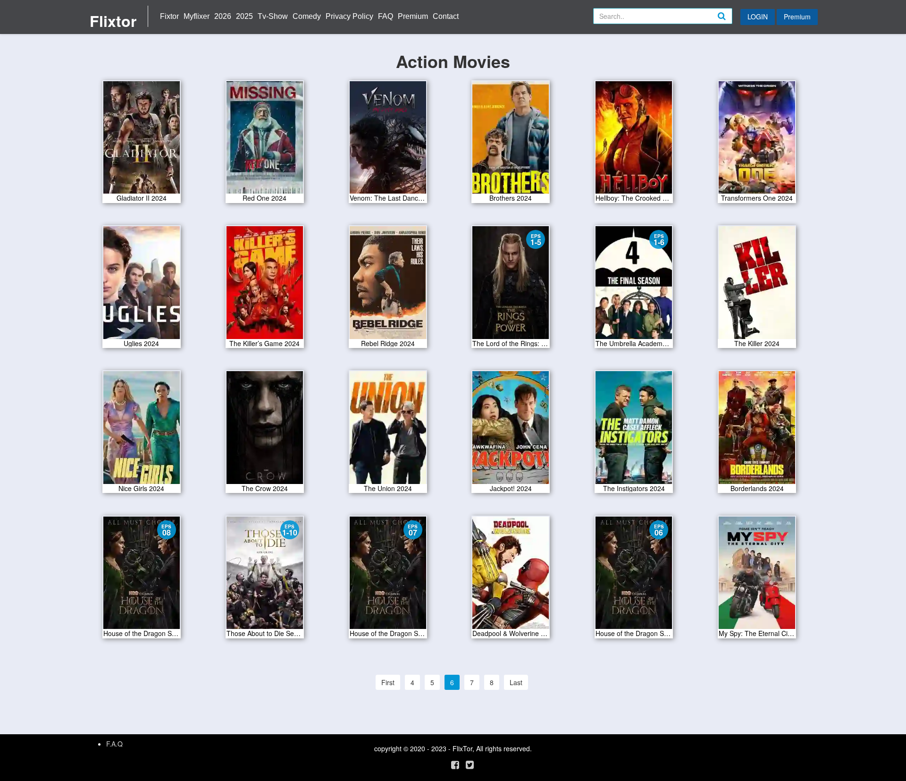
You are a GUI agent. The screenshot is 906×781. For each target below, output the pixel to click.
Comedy (307, 16)
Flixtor (113, 21)
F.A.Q (114, 743)
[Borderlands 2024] (757, 430)
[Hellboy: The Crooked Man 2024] (634, 140)
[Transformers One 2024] (757, 140)
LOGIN (757, 16)
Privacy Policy (349, 16)
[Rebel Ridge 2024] (388, 285)
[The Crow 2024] (264, 430)
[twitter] (470, 764)
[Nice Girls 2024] (141, 430)
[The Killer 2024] (757, 285)
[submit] (732, 23)
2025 (244, 16)
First (387, 682)
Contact (446, 16)
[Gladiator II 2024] (141, 140)
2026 (222, 16)
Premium (413, 16)
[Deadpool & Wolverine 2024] (510, 576)
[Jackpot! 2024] (510, 430)
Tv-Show (273, 16)
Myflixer (197, 16)
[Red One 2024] (264, 140)
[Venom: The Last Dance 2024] (388, 140)
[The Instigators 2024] (634, 430)
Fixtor (169, 16)
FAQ (385, 16)
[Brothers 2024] (510, 140)
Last (516, 682)
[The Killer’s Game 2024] (264, 285)
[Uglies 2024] (141, 285)
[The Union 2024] (388, 430)
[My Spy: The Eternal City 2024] (757, 576)
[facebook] (455, 764)
